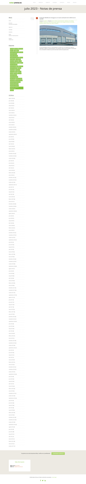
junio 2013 (11, 403)
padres (11, 73)
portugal (19, 73)
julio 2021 (11, 187)
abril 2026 (11, 108)
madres (19, 68)
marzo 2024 (11, 122)
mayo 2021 (11, 191)
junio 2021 (11, 189)
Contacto (62, 2)
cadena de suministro (14, 52)
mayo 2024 (11, 117)
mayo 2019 (11, 247)
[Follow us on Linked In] (45, 481)
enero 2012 (11, 443)
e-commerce (18, 59)
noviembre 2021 (12, 179)
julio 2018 (11, 271)
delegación (41, 22)
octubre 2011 (11, 446)
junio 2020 (11, 218)
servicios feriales (13, 75)
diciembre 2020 (12, 203)
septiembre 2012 (12, 424)
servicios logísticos (14, 76)
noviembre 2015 (12, 343)
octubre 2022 (11, 158)
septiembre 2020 (12, 211)
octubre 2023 (11, 131)
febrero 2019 (11, 254)
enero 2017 (11, 314)
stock (50, 23)
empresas (12, 61)
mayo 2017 (11, 304)
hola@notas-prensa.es (18, 466)
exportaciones (13, 62)
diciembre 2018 (12, 259)
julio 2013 (11, 400)
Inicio (34, 2)
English (74, 2)
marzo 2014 (11, 386)
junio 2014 (11, 379)
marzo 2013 (11, 410)
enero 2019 (11, 256)
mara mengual (63, 22)
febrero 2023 (11, 148)
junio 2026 (11, 103)
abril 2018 (11, 278)
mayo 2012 (11, 434)
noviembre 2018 (12, 261)
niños (16, 71)
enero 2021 (11, 201)
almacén (16, 48)
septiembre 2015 (12, 347)
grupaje (18, 62)
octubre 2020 (11, 208)
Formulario (18, 465)
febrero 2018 (11, 283)
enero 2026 (11, 112)
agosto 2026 (11, 98)
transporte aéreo (18, 80)
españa (20, 61)
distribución (12, 59)
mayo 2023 (11, 141)
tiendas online (19, 78)
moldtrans (12, 71)
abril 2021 (11, 194)
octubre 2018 (11, 263)
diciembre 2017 (12, 287)
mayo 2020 (11, 220)
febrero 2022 (11, 172)
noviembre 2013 (12, 393)
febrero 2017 (11, 311)
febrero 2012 (11, 441)
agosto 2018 (11, 268)
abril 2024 (11, 120)
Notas (68, 2)
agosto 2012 (11, 426)
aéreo (53, 21)
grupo (21, 62)
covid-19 (21, 57)
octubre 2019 (11, 237)
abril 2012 (11, 436)
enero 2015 (11, 364)
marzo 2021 (11, 196)
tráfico (53, 23)
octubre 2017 (11, 292)
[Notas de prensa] (15, 2)
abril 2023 (11, 143)
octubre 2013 (11, 395)
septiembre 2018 (12, 266)
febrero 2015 (11, 362)
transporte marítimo (14, 83)
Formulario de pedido (13, 24)
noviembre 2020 (12, 206)
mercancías (12, 69)
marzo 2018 (11, 280)
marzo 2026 (11, 110)
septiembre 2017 (12, 295)
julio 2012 (11, 429)
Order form (11, 39)
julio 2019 (11, 242)
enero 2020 (11, 230)
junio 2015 (11, 352)
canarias (21, 52)
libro (17, 66)
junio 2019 (11, 244)
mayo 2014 (11, 381)
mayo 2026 (11, 105)
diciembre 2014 (12, 367)
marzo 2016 (11, 333)
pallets (45, 23)
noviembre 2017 (12, 290)
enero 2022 (11, 175)
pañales (15, 73)
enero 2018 (11, 285)
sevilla (48, 23)
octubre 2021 (11, 182)
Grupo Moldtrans (13, 64)
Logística (45, 21)
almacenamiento (61, 21)
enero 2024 (11, 124)
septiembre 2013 (12, 398)
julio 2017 (11, 299)
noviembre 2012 (12, 419)
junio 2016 (11, 326)
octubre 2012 (11, 422)
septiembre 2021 (12, 184)
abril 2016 (11, 331)
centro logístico (13, 54)
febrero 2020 (11, 227)
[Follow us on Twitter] (42, 481)
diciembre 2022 (12, 153)
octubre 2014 (11, 371)
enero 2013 (11, 415)
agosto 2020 (11, 213)
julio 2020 (11, 215)
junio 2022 (11, 163)
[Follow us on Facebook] (40, 481)
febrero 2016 (11, 335)
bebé (15, 50)
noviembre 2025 (12, 115)
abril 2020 (11, 223)
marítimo (68, 22)
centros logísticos (14, 55)
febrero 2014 (11, 388)
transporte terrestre (14, 85)
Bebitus (11, 50)
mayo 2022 (11, 165)
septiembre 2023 (12, 134)
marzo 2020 (11, 225)
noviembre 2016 (12, 319)
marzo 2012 (11, 438)
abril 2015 (11, 357)
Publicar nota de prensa (13, 35)
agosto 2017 (11, 297)
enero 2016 (11, 338)
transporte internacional (15, 82)
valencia (12, 90)
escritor (16, 61)
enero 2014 (11, 391)
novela (19, 71)
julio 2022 (11, 160)
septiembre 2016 (12, 321)
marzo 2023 (11, 146)
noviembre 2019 (12, 235)
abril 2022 (11, 167)
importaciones (13, 66)
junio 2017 (11, 302)
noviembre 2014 (12, 369)
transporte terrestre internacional (14, 88)
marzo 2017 (11, 309)
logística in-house (13, 68)
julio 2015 (11, 350)
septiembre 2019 (12, 239)
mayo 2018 (11, 275)
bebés (17, 50)
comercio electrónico (14, 57)
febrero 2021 (11, 199)
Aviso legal (54, 477)
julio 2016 (11, 323)
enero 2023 (11, 151)
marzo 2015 (11, 359)
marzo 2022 (11, 170)
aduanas (12, 48)
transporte (12, 80)
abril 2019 (11, 249)
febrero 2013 (11, 412)
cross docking (71, 21)
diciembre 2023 (12, 127)
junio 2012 (11, 431)
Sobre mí (48, 2)
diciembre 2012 (12, 417)
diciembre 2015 (12, 340)
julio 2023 (11, 136)
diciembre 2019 (12, 232)
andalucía (66, 21)
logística (21, 66)
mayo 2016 (11, 328)
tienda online (12, 78)
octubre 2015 (11, 345)
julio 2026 (11, 100)
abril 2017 (11, 307)
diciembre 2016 (12, 316)
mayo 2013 (11, 405)
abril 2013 (11, 407)
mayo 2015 (11, 355)
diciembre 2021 (12, 177)
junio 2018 (11, 273)
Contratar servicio (58, 453)
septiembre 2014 (12, 374)
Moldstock (18, 69)
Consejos (55, 2)
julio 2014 (11, 376)
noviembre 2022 (12, 155)
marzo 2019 (11, 251)
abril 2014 (11, 383)
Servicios (41, 2)
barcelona (21, 48)
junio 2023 (11, 139)
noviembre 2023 (12, 129)
